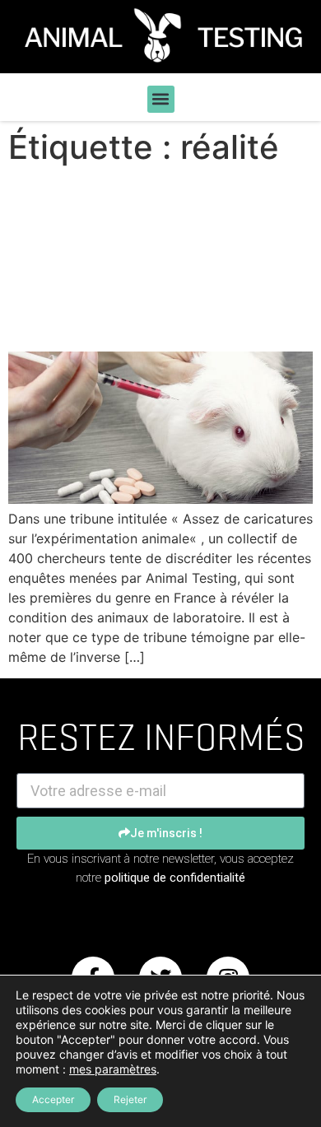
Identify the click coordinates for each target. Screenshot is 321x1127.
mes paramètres (112, 1069)
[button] (160, 99)
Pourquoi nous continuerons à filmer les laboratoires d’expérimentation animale (140, 258)
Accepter (53, 1099)
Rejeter (130, 1099)
